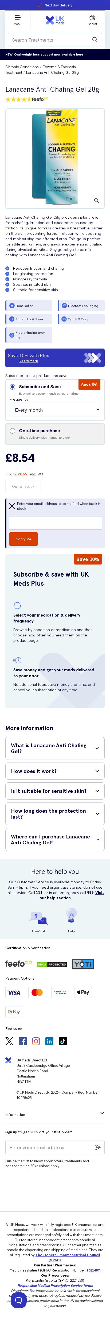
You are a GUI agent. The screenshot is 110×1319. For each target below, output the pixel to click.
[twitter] (9, 1041)
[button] (55, 400)
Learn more (28, 360)
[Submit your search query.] (95, 39)
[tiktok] (63, 1041)
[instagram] (36, 1041)
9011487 (93, 1270)
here (79, 54)
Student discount (59, 5)
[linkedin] (49, 1041)
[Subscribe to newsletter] (98, 1147)
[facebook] (23, 1041)
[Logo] (55, 20)
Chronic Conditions (22, 66)
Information (15, 1114)
